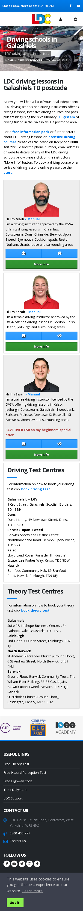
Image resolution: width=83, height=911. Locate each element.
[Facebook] (70, 6)
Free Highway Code (18, 781)
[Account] (60, 19)
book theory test (35, 610)
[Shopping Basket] (75, 19)
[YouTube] (78, 6)
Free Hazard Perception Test (24, 772)
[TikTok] (37, 864)
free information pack (30, 132)
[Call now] (22, 19)
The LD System (15, 789)
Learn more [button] (32, 890)
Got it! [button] (15, 902)
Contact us (18, 841)
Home (9, 60)
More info (41, 264)
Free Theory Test (16, 764)
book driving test (35, 489)
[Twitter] (22, 864)
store (7, 172)
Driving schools (30, 60)
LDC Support (13, 798)
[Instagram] (29, 864)
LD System (66, 117)
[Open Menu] (7, 19)
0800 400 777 (20, 833)
